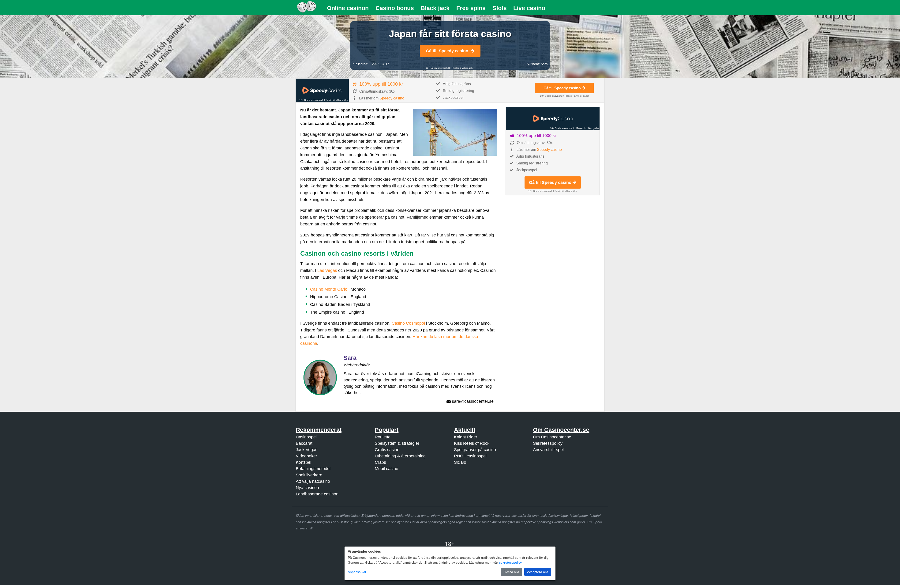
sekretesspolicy (510, 562)
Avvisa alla (511, 572)
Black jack (435, 8)
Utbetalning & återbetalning (400, 456)
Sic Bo (460, 462)
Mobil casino (386, 468)
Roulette (382, 437)
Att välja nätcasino (313, 481)
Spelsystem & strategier (397, 443)
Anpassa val (357, 572)
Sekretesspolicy (547, 443)
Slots (499, 8)
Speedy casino (391, 98)
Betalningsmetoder (313, 468)
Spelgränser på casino (475, 449)
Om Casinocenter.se (552, 437)
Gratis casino (387, 449)
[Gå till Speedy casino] (322, 90)
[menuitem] (348, 8)
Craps (380, 462)
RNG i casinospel (470, 456)
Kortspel (303, 462)
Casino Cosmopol (408, 323)
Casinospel (306, 437)
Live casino (529, 8)
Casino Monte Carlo (328, 289)
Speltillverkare (309, 475)
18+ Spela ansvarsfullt (438, 68)
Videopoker (306, 456)
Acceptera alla (537, 572)
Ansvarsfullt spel (548, 449)
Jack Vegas (306, 449)
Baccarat (304, 443)
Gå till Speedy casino (447, 51)
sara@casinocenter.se (473, 401)
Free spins (471, 8)
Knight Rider (465, 437)
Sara (544, 64)
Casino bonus (394, 8)
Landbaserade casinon (317, 494)
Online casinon (348, 8)
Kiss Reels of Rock (471, 443)
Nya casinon (307, 487)
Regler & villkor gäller (463, 68)
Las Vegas (327, 270)
